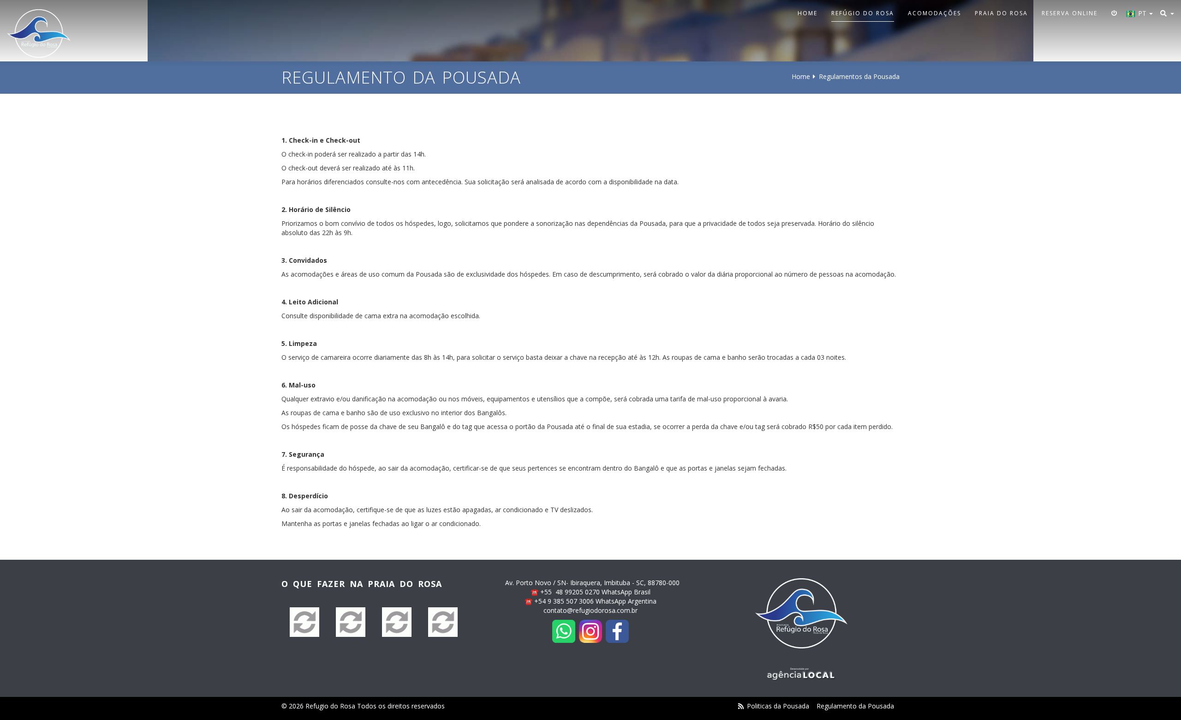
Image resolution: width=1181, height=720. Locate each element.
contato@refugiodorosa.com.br (590, 610)
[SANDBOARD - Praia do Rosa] (304, 622)
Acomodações (934, 13)
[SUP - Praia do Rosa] (350, 622)
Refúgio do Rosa (862, 13)
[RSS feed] (741, 706)
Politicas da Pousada (778, 706)
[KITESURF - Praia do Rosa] (397, 622)
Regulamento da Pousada (855, 706)
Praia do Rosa (1001, 13)
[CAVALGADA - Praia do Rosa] (443, 622)
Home (807, 13)
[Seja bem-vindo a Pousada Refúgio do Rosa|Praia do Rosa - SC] (39, 33)
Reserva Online (1069, 13)
